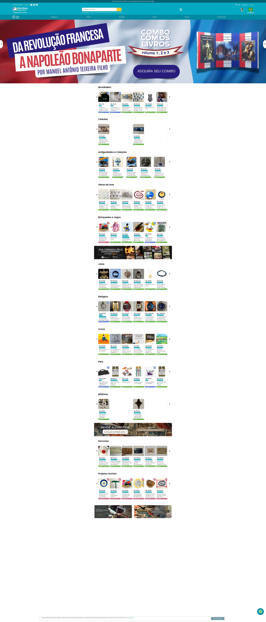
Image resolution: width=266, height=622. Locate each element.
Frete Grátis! (160, 237)
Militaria (121, 12)
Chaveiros (105, 12)
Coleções (92, 12)
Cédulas (96, 12)
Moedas (100, 12)
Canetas (117, 12)
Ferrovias (110, 12)
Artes (113, 12)
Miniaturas (87, 12)
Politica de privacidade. (129, 617)
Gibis (83, 12)
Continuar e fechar (217, 618)
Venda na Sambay (17, 5)
